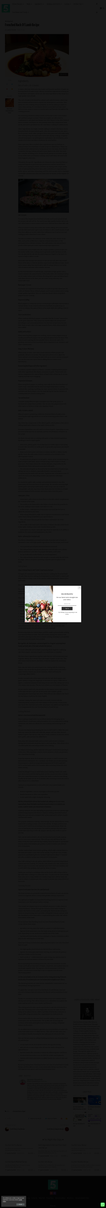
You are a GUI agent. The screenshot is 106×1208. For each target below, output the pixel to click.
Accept (20, 1204)
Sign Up (67, 608)
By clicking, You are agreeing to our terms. (68, 613)
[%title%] (79, 587)
